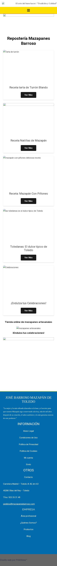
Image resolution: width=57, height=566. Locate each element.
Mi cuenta (28, 458)
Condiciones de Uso (28, 437)
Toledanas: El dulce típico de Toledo (28, 248)
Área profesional (28, 516)
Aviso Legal (28, 431)
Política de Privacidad (28, 444)
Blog (29, 536)
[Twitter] (35, 544)
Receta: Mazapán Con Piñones (28, 193)
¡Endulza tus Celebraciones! (28, 303)
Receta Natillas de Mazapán (29, 140)
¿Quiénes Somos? (28, 523)
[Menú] (28, 10)
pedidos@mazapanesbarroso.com (19, 504)
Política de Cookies (28, 451)
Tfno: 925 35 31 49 (11, 497)
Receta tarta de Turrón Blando (28, 87)
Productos (28, 529)
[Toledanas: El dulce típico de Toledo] (28, 226)
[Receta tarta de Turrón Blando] (28, 67)
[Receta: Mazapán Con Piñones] (28, 173)
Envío (28, 464)
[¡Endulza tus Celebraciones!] (28, 282)
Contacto (28, 477)
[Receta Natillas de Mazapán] (28, 120)
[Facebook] (21, 544)
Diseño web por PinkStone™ (13, 560)
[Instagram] (28, 544)
